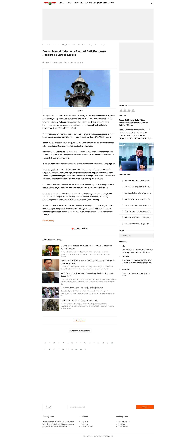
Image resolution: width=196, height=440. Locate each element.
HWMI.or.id (97, 436)
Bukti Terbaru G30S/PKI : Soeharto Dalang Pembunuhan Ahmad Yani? (149, 205)
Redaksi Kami (123, 427)
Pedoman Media (87, 427)
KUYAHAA (125, 256)
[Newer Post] (76, 320)
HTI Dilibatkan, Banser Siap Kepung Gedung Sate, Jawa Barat (146, 217)
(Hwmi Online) (48, 221)
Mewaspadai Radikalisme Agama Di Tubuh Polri (141, 193)
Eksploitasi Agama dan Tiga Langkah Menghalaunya (82, 288)
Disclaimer (84, 421)
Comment (80, 62)
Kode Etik (84, 424)
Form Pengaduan (124, 421)
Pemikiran (70, 62)
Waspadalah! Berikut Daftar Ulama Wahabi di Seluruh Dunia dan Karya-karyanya (153, 181)
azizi (123, 246)
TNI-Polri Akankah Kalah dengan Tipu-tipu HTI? (79, 300)
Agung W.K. (126, 269)
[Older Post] (82, 320)
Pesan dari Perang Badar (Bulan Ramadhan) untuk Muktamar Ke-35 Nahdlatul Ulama (133, 122)
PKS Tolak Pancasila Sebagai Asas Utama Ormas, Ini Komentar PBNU (149, 224)
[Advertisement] (98, 24)
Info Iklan (121, 424)
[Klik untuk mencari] (151, 3)
